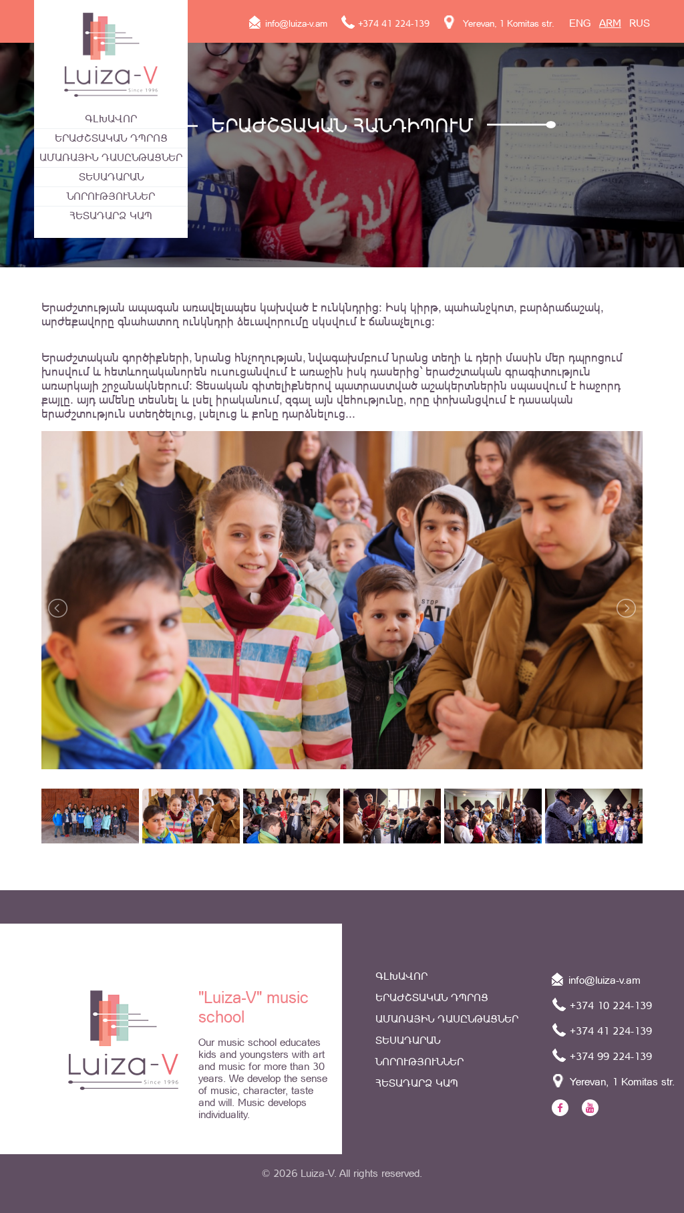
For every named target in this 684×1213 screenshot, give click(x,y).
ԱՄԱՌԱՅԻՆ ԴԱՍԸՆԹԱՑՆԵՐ (110, 157)
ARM (610, 23)
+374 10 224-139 (609, 1005)
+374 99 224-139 (609, 1056)
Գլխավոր (111, 118)
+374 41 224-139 (392, 23)
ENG (580, 23)
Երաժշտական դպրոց (111, 138)
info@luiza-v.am (295, 23)
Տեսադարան (111, 176)
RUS (639, 23)
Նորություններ (111, 196)
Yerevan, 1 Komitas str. (506, 23)
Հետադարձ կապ (110, 215)
